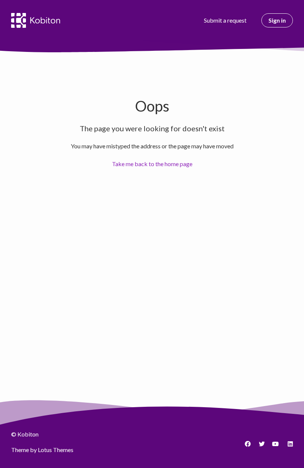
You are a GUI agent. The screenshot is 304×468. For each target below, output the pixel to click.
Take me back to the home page (152, 163)
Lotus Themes (55, 449)
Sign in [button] (277, 20)
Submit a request (225, 20)
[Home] (35, 20)
